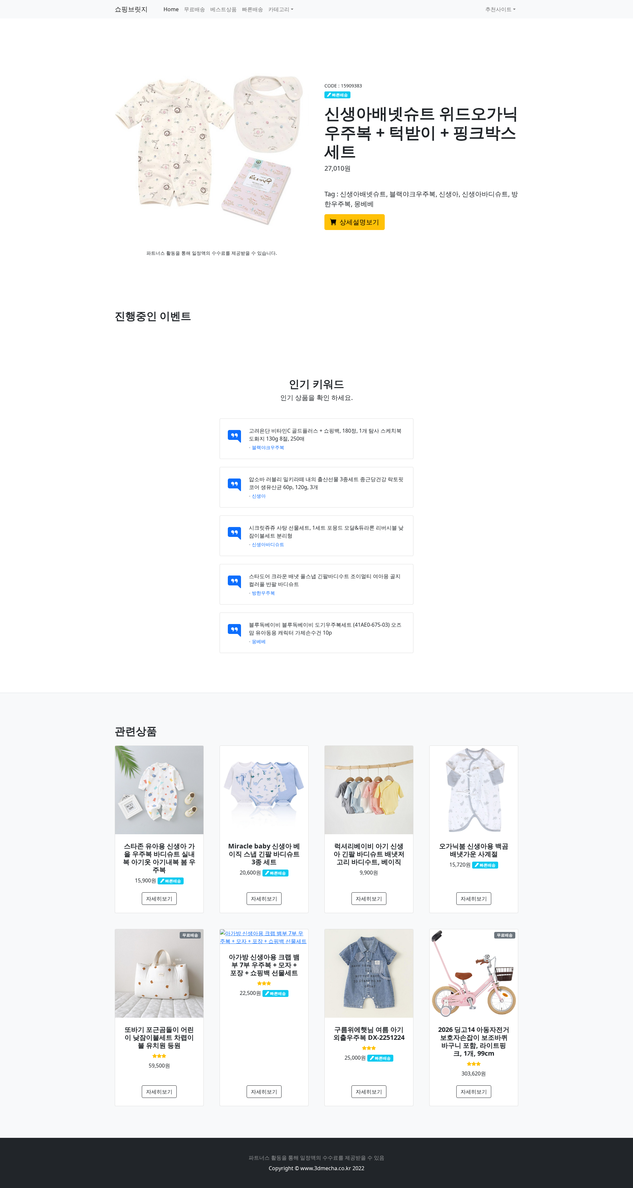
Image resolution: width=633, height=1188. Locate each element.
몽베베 (259, 641)
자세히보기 (159, 898)
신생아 (259, 496)
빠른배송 (252, 9)
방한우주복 (263, 593)
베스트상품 (223, 9)
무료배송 (194, 9)
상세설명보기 (358, 221)
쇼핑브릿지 (131, 9)
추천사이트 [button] (498, 9)
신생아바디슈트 (268, 544)
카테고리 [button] (278, 9)
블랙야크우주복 (268, 447)
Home (171, 9)
